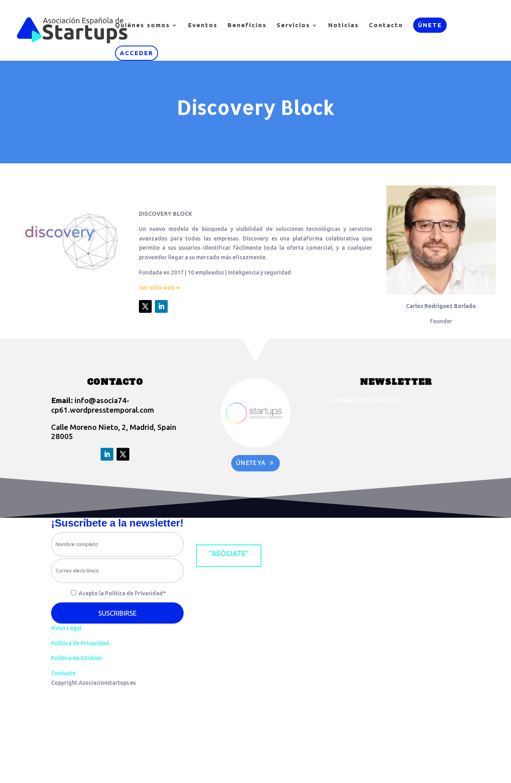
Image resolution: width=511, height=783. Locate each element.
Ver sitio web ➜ (159, 287)
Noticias (343, 25)
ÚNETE (430, 25)
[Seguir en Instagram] (234, 526)
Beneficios (247, 25)
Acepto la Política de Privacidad (122, 593)
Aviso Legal (66, 628)
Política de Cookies (76, 658)
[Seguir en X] (145, 306)
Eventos (203, 25)
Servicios (293, 25)
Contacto (386, 25)
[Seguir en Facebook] (202, 526)
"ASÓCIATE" (229, 553)
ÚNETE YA (250, 463)
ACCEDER (136, 53)
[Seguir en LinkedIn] (161, 306)
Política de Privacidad (80, 643)
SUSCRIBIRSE (117, 613)
